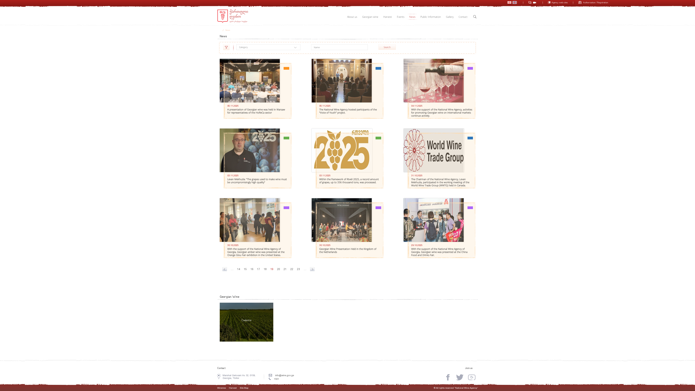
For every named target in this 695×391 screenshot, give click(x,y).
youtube (472, 377)
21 (285, 269)
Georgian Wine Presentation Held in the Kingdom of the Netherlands (347, 250)
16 (251, 269)
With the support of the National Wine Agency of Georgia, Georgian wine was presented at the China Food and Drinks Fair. (439, 252)
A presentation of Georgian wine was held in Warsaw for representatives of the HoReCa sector (256, 111)
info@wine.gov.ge (284, 375)
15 (245, 269)
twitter (460, 377)
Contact (463, 16)
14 (238, 269)
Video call (534, 2)
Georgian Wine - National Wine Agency (232, 16)
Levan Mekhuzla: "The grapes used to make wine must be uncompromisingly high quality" (257, 181)
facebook (448, 377)
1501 (276, 379)
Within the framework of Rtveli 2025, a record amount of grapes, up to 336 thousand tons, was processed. (349, 181)
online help (530, 2)
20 (278, 269)
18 (265, 269)
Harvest (387, 16)
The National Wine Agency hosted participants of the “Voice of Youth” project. (348, 111)
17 (258, 269)
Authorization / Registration (595, 2)
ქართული (509, 2)
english (514, 2)
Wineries (221, 388)
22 (291, 269)
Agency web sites (559, 2)
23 (298, 269)
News (412, 16)
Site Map (244, 388)
